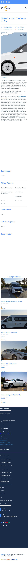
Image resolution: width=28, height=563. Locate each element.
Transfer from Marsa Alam (6, 472)
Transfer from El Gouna (5, 459)
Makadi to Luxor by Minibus (9, 332)
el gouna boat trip (3, 440)
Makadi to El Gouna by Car (9, 363)
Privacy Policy (3, 494)
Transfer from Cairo (4, 455)
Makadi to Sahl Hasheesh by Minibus (11, 301)
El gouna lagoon (3, 436)
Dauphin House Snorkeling (9, 420)
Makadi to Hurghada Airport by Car (11, 395)
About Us (2, 487)
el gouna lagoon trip (4, 438)
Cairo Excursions (4, 428)
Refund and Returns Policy (6, 500)
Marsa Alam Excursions (5, 431)
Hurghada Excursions (5, 413)
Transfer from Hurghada (5, 462)
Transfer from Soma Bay (5, 478)
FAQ (1, 497)
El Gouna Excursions (4, 417)
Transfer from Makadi (5, 469)
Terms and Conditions (5, 503)
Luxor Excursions (4, 425)
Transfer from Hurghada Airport (7, 465)
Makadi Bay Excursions (5, 421)
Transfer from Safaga (5, 475)
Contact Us (2, 490)
